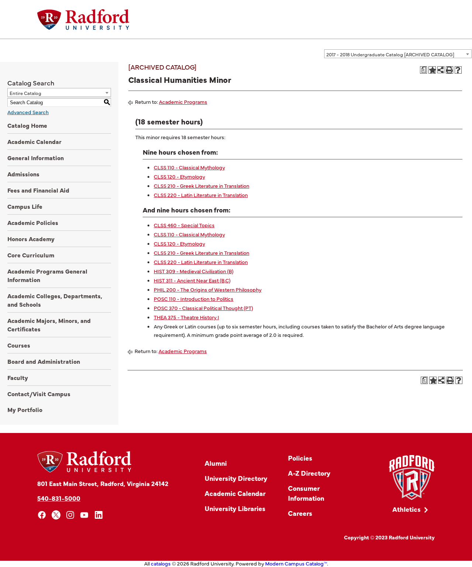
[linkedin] (98, 515)
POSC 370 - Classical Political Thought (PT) (203, 307)
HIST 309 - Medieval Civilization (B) (193, 271)
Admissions (23, 174)
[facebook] (41, 515)
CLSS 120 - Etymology (179, 176)
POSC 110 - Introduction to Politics (193, 298)
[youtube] (84, 515)
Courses (18, 345)
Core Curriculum (30, 255)
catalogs (161, 563)
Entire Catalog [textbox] (25, 92)
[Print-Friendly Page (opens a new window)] (449, 70)
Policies (300, 457)
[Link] (412, 477)
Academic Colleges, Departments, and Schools (54, 300)
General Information (35, 158)
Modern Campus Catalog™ (296, 563)
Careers (300, 513)
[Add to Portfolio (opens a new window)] (432, 70)
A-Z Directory (309, 473)
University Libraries (235, 508)
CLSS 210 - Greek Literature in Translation (201, 185)
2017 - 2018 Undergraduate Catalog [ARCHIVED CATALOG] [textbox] (390, 54)
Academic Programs (183, 101)
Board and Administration (43, 361)
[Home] (83, 19)
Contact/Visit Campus (38, 394)
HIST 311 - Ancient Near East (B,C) (192, 280)
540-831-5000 (58, 498)
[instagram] (70, 515)
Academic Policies (32, 222)
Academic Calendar (34, 141)
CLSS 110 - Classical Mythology (189, 167)
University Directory (236, 478)
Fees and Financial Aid (38, 190)
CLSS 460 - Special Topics (184, 225)
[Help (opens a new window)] (458, 70)
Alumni (216, 463)
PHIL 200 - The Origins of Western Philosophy (207, 289)
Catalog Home (27, 125)
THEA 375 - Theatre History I (186, 317)
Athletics (406, 509)
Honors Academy (31, 239)
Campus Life (24, 206)
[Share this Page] (440, 69)
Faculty (17, 377)
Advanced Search (28, 112)
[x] (56, 515)
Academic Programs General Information (47, 275)
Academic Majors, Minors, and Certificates (49, 324)
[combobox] (398, 53)
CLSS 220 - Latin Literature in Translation (201, 194)
